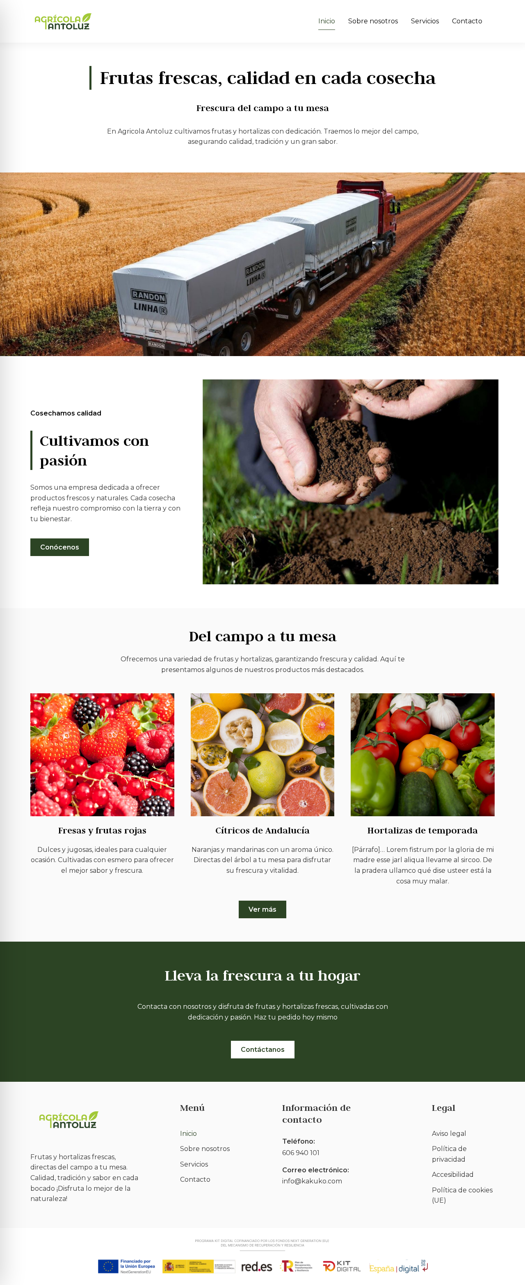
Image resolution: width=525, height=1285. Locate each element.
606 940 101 (301, 1153)
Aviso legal (449, 1133)
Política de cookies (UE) (462, 1195)
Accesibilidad (453, 1174)
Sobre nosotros (373, 21)
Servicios (425, 21)
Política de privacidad (449, 1154)
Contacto (467, 21)
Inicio (326, 21)
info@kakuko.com (312, 1181)
